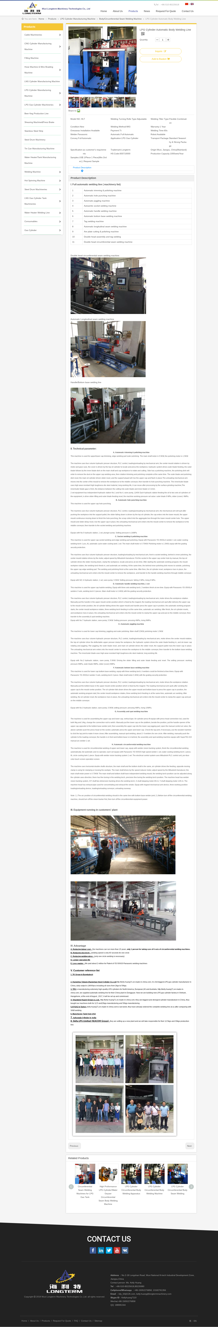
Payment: (115, 130)
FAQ (76, 1321)
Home (24, 1321)
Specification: (76, 150)
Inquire (158, 51)
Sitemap (98, 1321)
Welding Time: (157, 130)
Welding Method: (118, 126)
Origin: (154, 150)
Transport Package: (160, 138)
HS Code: (115, 153)
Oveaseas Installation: (80, 130)
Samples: (74, 157)
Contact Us (86, 1321)
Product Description (82, 167)
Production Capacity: (160, 153)
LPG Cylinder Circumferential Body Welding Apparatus (108, 1190)
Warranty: (155, 126)
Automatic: (116, 134)
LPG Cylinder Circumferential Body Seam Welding (154, 1190)
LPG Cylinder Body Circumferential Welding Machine (177, 1190)
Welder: (74, 134)
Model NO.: (75, 119)
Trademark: (116, 150)
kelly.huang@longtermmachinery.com (153, 1294)
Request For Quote (62, 1321)
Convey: (74, 138)
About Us (34, 1321)
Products (46, 1321)
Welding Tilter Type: (160, 119)
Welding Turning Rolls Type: (124, 119)
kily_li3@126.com (127, 1294)
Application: (116, 138)
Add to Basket (159, 59)
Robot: (154, 134)
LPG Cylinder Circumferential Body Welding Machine (131, 1190)
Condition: (75, 126)
